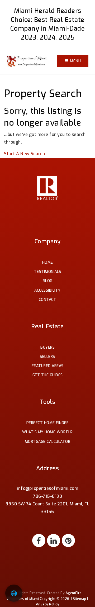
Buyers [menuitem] (47, 347)
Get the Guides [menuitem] (47, 375)
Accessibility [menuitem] (47, 290)
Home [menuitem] (47, 262)
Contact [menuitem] (47, 299)
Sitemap (79, 599)
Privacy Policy (47, 604)
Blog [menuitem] (48, 280)
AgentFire (74, 593)
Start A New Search (24, 154)
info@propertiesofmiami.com (47, 488)
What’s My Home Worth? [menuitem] (47, 432)
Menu (75, 61)
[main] (47, 79)
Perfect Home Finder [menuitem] (47, 422)
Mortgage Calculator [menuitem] (47, 441)
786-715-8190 (47, 496)
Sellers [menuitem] (47, 356)
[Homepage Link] (27, 61)
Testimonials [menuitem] (47, 271)
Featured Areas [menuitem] (48, 365)
